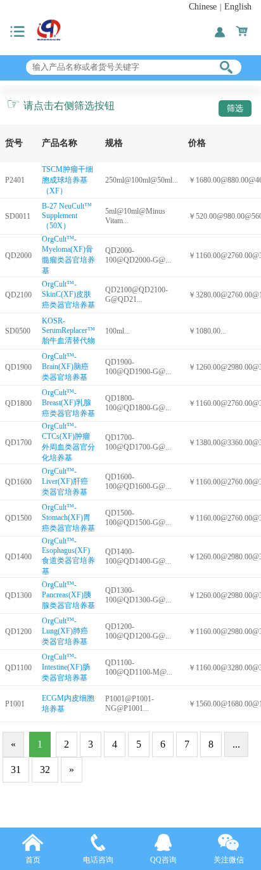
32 (45, 769)
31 (16, 769)
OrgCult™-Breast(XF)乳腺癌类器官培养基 (68, 403)
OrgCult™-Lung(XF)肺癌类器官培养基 (65, 631)
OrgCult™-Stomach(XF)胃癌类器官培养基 (68, 518)
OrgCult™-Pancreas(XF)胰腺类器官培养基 (68, 595)
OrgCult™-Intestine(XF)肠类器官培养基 (66, 667)
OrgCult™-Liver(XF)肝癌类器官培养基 (65, 482)
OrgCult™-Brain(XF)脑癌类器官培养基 (65, 367)
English (237, 6)
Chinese (203, 6)
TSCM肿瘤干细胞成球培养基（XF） (67, 180)
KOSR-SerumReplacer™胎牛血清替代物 (68, 330)
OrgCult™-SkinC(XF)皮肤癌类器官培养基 (68, 294)
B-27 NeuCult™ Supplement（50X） (67, 216)
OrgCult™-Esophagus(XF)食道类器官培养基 (68, 556)
